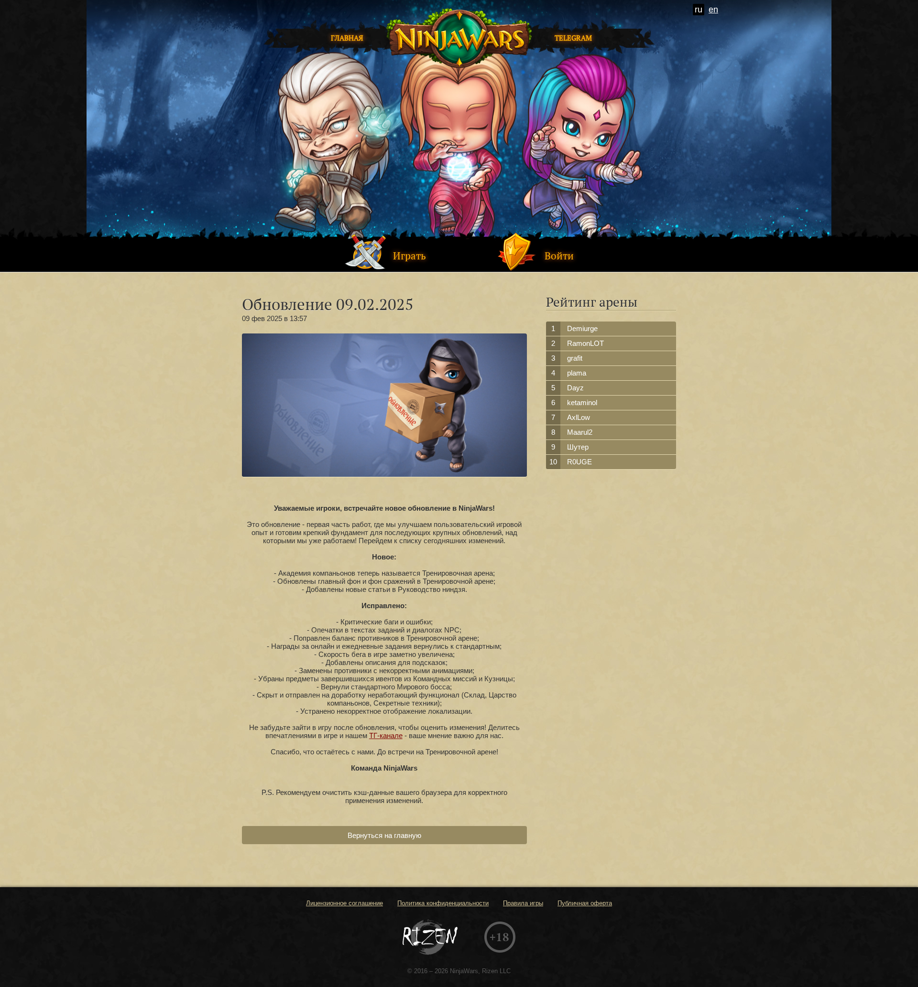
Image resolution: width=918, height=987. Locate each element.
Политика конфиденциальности (443, 903)
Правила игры (523, 903)
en (713, 9)
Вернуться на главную (384, 835)
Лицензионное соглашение (344, 903)
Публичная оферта (584, 903)
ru (698, 9)
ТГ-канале (386, 735)
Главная (347, 38)
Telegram (573, 38)
